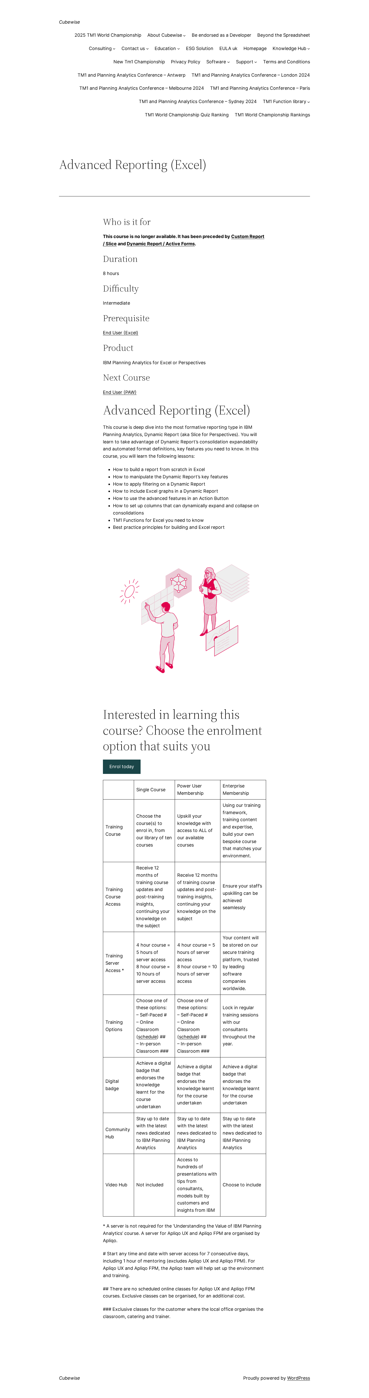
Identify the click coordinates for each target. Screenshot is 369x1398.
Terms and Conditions (286, 61)
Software (216, 61)
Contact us (133, 48)
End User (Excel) (120, 332)
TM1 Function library (284, 101)
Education (165, 48)
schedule (147, 1036)
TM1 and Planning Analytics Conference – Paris (260, 88)
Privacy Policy (185, 61)
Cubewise (69, 22)
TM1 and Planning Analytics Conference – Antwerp (132, 75)
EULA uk (228, 48)
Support (244, 61)
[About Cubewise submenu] (184, 35)
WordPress (298, 1378)
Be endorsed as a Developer (221, 35)
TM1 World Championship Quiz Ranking (187, 114)
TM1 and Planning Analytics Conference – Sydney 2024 (198, 101)
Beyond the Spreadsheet (283, 35)
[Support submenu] (255, 62)
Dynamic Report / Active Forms (161, 243)
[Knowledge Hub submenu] (308, 48)
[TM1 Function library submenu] (308, 101)
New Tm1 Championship (139, 61)
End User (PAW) (120, 392)
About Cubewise (164, 35)
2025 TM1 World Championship (108, 35)
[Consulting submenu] (114, 48)
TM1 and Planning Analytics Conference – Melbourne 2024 (141, 88)
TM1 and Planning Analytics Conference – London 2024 (251, 75)
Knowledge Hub (289, 48)
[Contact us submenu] (147, 48)
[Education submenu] (178, 48)
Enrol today (121, 766)
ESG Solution (199, 48)
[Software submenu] (228, 62)
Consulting (100, 48)
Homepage (255, 48)
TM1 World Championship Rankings (272, 114)
